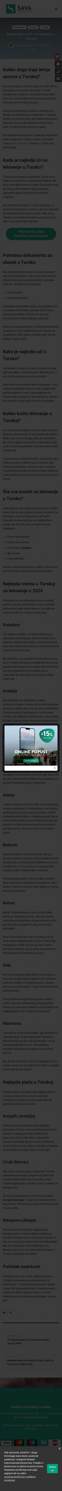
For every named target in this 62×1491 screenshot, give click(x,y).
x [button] (60, 1448)
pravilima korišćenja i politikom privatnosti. (20, 1478)
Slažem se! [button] (52, 1469)
